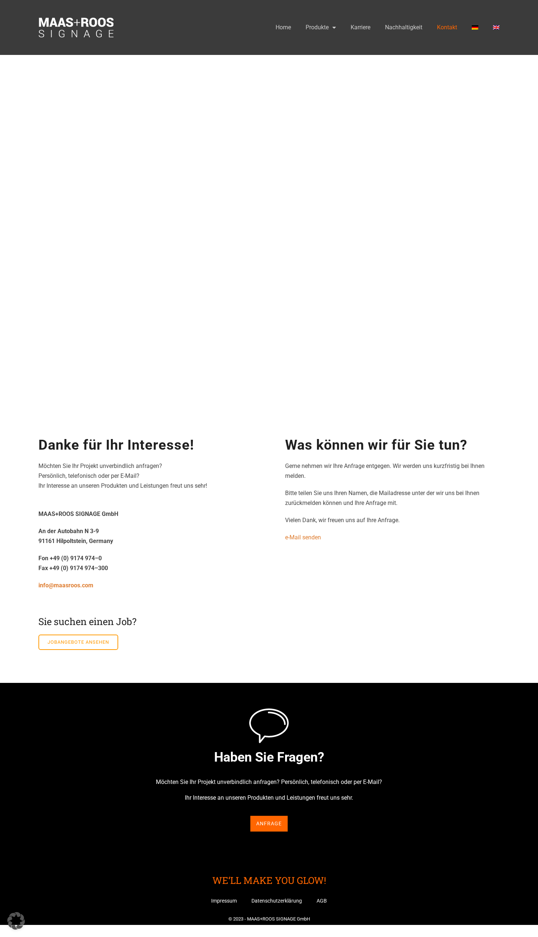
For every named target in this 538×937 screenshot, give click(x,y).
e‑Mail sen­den (303, 537)
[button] (16, 921)
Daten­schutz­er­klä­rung (276, 901)
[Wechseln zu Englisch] (496, 27)
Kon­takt (447, 27)
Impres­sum (224, 901)
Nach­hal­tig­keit (403, 27)
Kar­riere (360, 27)
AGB (322, 901)
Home (283, 27)
